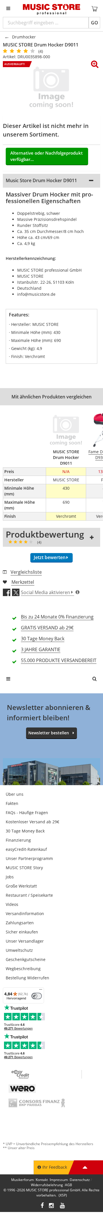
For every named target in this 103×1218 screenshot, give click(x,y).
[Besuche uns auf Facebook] (42, 1206)
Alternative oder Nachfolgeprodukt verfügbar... (46, 156)
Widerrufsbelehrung (47, 1184)
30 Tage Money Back (25, 831)
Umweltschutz (19, 950)
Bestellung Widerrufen (27, 977)
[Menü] (40, 990)
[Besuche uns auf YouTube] (63, 1206)
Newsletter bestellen (48, 733)
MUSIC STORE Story (24, 867)
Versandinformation (25, 913)
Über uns (14, 794)
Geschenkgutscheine (25, 959)
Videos (12, 904)
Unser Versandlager (25, 941)
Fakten (12, 803)
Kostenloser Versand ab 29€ (32, 821)
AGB (68, 1184)
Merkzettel (22, 582)
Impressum (59, 1179)
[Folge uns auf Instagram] (52, 1206)
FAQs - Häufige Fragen (27, 812)
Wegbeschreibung (23, 968)
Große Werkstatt (21, 886)
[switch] (36, 996)
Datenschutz (80, 1179)
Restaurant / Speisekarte (29, 895)
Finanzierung (18, 840)
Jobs (10, 877)
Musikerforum (22, 1179)
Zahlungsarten (20, 922)
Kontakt (42, 1179)
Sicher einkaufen (22, 932)
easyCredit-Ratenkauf (26, 849)
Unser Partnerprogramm (29, 858)
